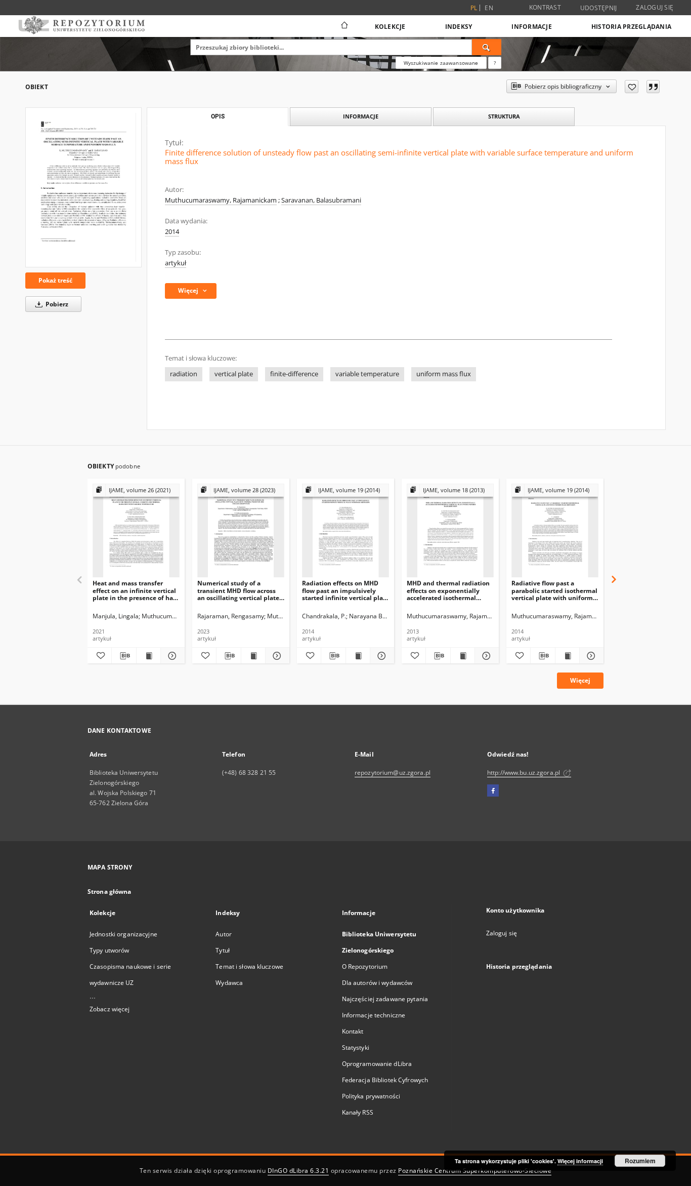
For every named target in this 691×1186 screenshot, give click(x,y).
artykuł (175, 263)
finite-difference (294, 374)
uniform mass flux (443, 374)
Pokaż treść (55, 280)
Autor (223, 934)
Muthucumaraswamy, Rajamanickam (221, 200)
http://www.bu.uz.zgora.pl (524, 772)
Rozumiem (640, 1160)
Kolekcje (390, 26)
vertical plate (233, 374)
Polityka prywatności (371, 1096)
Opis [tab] (218, 116)
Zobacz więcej (110, 1009)
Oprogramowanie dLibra (377, 1063)
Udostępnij (598, 8)
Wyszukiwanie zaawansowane (441, 62)
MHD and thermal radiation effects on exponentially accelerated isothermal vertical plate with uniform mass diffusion (448, 590)
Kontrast (545, 7)
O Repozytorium (365, 966)
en (489, 8)
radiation (183, 374)
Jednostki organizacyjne (123, 934)
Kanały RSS (357, 1112)
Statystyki (355, 1047)
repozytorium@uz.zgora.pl (392, 772)
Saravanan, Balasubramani (321, 200)
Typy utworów (109, 950)
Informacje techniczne (374, 1015)
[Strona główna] (343, 26)
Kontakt (353, 1031)
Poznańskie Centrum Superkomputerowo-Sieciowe (474, 1170)
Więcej (580, 680)
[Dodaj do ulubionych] (631, 86)
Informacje (531, 26)
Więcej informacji (580, 1161)
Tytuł (222, 950)
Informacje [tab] (360, 116)
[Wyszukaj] (486, 47)
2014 (172, 231)
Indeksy (458, 26)
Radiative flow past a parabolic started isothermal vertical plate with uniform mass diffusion (554, 590)
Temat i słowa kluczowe (249, 966)
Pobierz (56, 304)
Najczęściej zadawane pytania (385, 999)
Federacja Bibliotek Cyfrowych (385, 1080)
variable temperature (367, 374)
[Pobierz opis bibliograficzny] (124, 655)
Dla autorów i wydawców (377, 982)
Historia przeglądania (631, 26)
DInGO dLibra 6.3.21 (298, 1170)
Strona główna (110, 891)
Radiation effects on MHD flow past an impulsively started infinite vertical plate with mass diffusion (345, 590)
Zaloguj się (654, 7)
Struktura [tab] (504, 116)
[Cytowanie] (653, 86)
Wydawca (229, 982)
